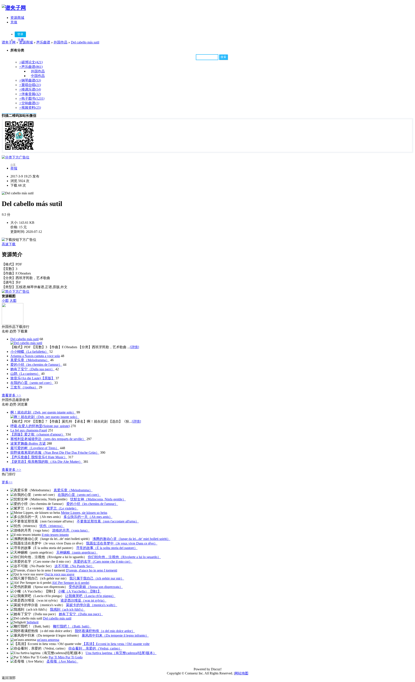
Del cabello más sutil (85, 42)
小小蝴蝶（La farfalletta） (29, 351)
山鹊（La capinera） (25, 373)
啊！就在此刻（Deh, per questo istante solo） (43, 412)
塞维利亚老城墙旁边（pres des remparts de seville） (48, 439)
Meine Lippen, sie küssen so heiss (84, 512)
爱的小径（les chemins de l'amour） (36, 364)
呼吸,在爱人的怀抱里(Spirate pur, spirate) (40, 426)
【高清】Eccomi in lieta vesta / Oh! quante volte (116, 644)
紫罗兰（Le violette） (62, 508)
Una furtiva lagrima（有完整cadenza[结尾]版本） (121, 653)
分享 (13, 164)
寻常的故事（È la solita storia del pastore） (106, 548)
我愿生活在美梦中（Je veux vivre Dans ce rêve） (121, 543)
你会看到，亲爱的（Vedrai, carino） (95, 648)
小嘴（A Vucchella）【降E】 (79, 591)
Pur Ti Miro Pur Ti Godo (66, 657)
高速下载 (9, 244)
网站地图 (241, 673)
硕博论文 (31, 62)
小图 (5, 300)
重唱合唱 (30, 85)
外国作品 (60, 42)
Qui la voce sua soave (59, 574)
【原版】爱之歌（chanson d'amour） (37, 434)
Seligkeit (32, 622)
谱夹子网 (9, 42)
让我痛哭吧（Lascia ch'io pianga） (90, 596)
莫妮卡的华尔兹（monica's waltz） (91, 605)
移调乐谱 (30, 89)
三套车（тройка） (24, 387)
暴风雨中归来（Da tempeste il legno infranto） (115, 635)
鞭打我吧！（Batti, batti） (72, 626)
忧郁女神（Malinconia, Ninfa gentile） (98, 499)
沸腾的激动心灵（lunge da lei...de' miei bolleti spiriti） (131, 539)
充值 (13, 22)
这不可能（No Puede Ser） (74, 566)
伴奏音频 (30, 94)
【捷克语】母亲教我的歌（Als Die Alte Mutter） (46, 461)
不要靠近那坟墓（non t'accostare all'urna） (108, 521)
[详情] (134, 347)
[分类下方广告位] (15, 157)
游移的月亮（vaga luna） (70, 530)
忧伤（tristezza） (52, 526)
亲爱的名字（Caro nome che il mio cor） (102, 561)
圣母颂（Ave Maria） (62, 661)
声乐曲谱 (43, 42)
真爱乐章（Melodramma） (29, 360)
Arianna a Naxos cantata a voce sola (35, 356)
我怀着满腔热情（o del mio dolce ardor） (105, 631)
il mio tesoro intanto (55, 535)
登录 (20, 34)
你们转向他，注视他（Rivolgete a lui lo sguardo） (124, 557)
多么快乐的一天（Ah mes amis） (88, 517)
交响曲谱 (29, 103)
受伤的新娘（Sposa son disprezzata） (96, 587)
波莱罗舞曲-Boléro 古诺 (28, 443)
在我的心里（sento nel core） (31, 383)
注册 (21, 40)
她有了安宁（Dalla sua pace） (32, 369)
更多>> (7, 482)
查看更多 (11, 395)
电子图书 (31, 98)
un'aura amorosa (48, 640)
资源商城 (17, 17)
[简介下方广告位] (15, 291)
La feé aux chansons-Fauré (28, 430)
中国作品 (38, 76)
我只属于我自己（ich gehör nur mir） (96, 578)
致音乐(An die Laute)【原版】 (32, 378)
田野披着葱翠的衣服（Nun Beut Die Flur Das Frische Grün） (54, 452)
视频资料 (30, 107)
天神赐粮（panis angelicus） (77, 552)
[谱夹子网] (14, 8)
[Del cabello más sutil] (26, 343)
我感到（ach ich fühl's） (67, 609)
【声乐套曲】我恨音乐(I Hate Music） (38, 457)
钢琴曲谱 (30, 80)
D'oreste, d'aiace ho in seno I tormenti (91, 570)
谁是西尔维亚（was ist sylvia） (83, 600)
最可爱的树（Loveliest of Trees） (34, 448)
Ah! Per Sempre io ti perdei (70, 583)
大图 (13, 300)
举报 (13, 168)
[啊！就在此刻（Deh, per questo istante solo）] (44, 417)
